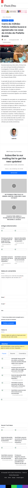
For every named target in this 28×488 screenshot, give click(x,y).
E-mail (3, 303)
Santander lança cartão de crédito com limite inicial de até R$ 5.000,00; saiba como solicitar (18, 361)
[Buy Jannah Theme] (14, 11)
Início (3, 17)
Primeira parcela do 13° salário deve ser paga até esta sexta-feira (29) (7, 240)
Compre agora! (20, 477)
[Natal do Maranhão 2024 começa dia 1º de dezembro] (21, 233)
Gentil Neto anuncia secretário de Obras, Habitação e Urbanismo (7, 259)
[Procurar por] (26, 6)
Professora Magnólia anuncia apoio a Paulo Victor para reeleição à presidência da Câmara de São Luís (21, 459)
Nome (3, 297)
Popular (4, 353)
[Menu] (2, 6)
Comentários (22, 353)
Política (11, 20)
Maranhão (8, 17)
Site (2, 310)
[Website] (14, 141)
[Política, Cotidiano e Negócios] (10, 5)
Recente (12, 353)
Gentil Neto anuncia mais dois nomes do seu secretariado (20, 258)
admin (5, 39)
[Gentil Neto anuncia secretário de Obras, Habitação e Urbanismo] (7, 251)
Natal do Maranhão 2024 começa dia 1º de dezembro (20, 239)
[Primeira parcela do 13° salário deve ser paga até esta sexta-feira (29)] (7, 233)
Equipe (13, 477)
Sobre (9, 477)
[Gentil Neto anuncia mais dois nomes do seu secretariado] (21, 251)
